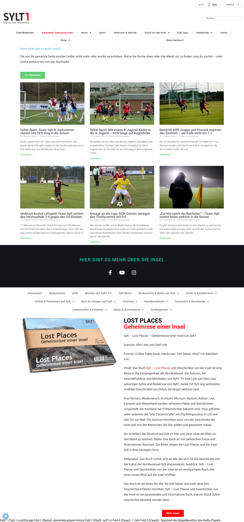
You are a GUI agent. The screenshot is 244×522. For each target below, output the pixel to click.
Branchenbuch (175, 40)
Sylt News (125, 293)
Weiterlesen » (26, 154)
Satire (223, 32)
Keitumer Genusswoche (57, 32)
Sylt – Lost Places (158, 368)
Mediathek (202, 32)
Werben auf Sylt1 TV (98, 293)
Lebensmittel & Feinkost (87, 309)
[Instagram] (134, 272)
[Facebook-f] (110, 272)
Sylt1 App (182, 32)
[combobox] (223, 18)
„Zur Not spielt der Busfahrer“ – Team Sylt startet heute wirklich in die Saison (189, 215)
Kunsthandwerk (154, 301)
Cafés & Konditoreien (199, 293)
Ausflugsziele (159, 309)
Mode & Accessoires (127, 309)
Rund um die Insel (155, 32)
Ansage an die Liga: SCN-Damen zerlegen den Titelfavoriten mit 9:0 (120, 215)
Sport (102, 32)
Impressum (34, 293)
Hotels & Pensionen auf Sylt (53, 301)
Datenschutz (57, 293)
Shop (64, 40)
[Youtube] (122, 272)
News (84, 32)
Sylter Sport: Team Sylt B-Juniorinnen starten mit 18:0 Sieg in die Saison (47, 131)
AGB (75, 293)
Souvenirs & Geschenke (190, 301)
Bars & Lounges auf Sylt (96, 301)
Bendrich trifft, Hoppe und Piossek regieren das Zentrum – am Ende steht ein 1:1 (190, 131)
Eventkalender (25, 32)
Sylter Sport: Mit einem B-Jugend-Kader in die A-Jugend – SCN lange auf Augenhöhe (120, 131)
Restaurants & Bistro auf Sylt (156, 293)
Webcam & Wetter (125, 32)
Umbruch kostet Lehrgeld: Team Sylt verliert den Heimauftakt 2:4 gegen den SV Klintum (51, 215)
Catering (128, 301)
